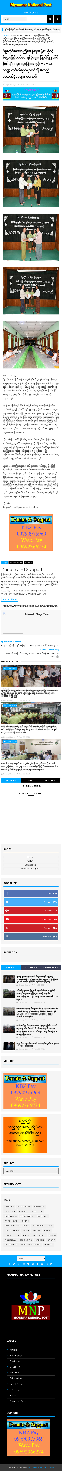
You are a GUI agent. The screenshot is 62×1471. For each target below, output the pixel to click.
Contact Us (30, 864)
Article (9, 1206)
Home (6, 35)
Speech (39, 1240)
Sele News (26, 1240)
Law (50, 1226)
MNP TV (37, 1230)
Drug (33, 1211)
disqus (30, 780)
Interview (38, 1226)
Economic (11, 1216)
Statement (11, 1245)
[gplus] (19, 1264)
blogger (11, 780)
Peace (42, 1235)
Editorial (15, 1372)
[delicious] (51, 1264)
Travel (48, 1245)
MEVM (26, 1230)
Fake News (11, 1221)
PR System (29, 1235)
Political (10, 1240)
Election (42, 1216)
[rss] (37, 1264)
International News (17, 1226)
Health (25, 1221)
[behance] (42, 1264)
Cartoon (10, 1211)
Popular (31, 967)
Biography (23, 1206)
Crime (22, 1211)
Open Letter (12, 1235)
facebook (50, 780)
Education (26, 1216)
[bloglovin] (28, 1264)
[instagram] (46, 1264)
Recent (11, 967)
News (27, 35)
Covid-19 (15, 1367)
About (30, 861)
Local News (16, 35)
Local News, (24, 84)
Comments (50, 967)
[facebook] (9, 1264)
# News (28, 562)
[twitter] (14, 1264)
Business (39, 1206)
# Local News (16, 562)
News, (33, 84)
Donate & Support (30, 868)
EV (41, 1211)
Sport (51, 1240)
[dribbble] (33, 1264)
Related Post (9, 661)
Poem (52, 1235)
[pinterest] (23, 1264)
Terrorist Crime (31, 1245)
